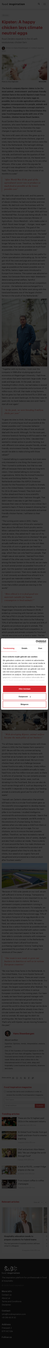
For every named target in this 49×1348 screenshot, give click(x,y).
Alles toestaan (24, 689)
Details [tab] (24, 648)
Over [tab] (40, 648)
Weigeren (24, 704)
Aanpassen (23, 697)
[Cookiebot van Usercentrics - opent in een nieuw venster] (35, 641)
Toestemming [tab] (8, 648)
